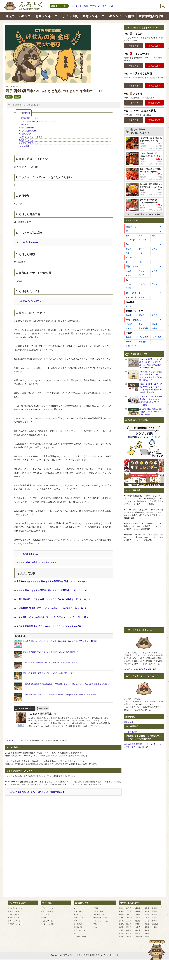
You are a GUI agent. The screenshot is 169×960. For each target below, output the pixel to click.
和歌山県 (138, 937)
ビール (128, 284)
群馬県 (121, 937)
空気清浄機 (143, 328)
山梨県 (128, 933)
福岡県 (146, 937)
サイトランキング (14, 921)
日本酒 (128, 288)
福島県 (121, 927)
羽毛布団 (142, 342)
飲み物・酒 (78, 927)
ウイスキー (143, 284)
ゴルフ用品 (143, 337)
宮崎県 (154, 921)
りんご (128, 271)
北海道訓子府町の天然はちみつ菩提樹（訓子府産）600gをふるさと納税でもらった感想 (59, 694)
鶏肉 (154, 235)
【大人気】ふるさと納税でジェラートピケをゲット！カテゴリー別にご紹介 (52, 617)
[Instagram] (22, 725)
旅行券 (154, 315)
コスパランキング (14, 914)
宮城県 (121, 918)
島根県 (146, 911)
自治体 (17, 97)
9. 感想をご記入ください (28, 143)
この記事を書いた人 (25, 708)
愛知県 (137, 914)
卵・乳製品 (78, 924)
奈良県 (137, 933)
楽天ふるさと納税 (47, 911)
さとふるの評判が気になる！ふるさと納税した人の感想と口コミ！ (51, 652)
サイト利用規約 (130, 732)
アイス (141, 297)
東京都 (128, 914)
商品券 (93, 6)
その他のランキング (15, 924)
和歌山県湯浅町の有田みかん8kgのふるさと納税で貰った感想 (48, 673)
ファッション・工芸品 (101, 921)
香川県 (146, 927)
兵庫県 (137, 930)
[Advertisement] (63, 826)
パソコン (129, 324)
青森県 (121, 911)
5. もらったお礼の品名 (28, 131)
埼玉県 (128, 908)
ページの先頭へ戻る (156, 950)
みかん (141, 271)
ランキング (76, 6)
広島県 (146, 918)
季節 (95, 924)
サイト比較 (70, 16)
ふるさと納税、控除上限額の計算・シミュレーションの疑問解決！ (150, 411)
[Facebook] (19, 725)
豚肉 (140, 235)
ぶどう (141, 275)
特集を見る (134, 45)
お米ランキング (46, 16)
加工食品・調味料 (80, 937)
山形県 (121, 924)
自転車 (128, 342)
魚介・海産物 (78, 911)
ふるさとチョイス (47, 908)
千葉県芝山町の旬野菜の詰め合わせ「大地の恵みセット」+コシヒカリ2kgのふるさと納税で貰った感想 (66, 684)
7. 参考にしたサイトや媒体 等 (30, 137)
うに (140, 253)
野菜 (75, 921)
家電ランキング (93, 16)
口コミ (8, 97)
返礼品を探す (154, 45)
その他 (95, 927)
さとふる (44, 914)
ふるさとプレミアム (48, 921)
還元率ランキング (18, 16)
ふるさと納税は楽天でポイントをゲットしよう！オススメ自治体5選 (49, 626)
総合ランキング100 (135, 226)
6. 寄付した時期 (25, 134)
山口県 (146, 921)
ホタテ (141, 249)
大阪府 (137, 927)
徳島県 (146, 924)
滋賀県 (137, 921)
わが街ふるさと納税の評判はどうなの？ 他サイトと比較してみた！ (51, 662)
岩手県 (121, 914)
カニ (127, 253)
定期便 (128, 337)
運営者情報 (128, 722)
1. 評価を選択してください (29, 118)
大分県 (154, 918)
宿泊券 (141, 315)
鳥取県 (146, 908)
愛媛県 (146, 930)
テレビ (141, 324)
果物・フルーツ (133, 266)
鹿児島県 (155, 924)
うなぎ (128, 249)
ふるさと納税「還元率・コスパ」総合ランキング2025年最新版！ (37, 792)
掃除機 (154, 324)
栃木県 (121, 933)
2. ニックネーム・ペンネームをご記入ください (37, 121)
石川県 (128, 927)
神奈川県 (129, 918)
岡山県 (146, 914)
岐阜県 (137, 908)
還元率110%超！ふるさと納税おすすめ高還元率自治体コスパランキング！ (52, 581)
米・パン (77, 914)
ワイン (154, 284)
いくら (154, 249)
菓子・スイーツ (133, 293)
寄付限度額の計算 (151, 16)
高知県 (146, 933)
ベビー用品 (156, 337)
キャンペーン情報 (121, 16)
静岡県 (137, 911)
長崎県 (154, 911)
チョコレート (131, 297)
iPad (111, 6)
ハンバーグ (130, 240)
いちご (154, 271)
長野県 (128, 937)
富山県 (128, 924)
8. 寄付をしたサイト (27, 140)
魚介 (128, 244)
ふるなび (44, 918)
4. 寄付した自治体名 (27, 128)
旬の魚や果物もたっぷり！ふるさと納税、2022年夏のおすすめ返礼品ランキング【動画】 (60, 641)
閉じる (26, 113)
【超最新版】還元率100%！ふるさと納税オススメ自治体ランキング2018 (51, 608)
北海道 (121, 908)
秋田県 (121, 921)
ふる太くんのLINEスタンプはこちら (141, 669)
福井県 (128, 930)
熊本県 (154, 914)
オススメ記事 (23, 146)
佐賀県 (154, 908)
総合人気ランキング (15, 908)
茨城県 (121, 930)
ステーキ (142, 240)
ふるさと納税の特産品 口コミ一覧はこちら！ (37, 562)
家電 (86, 6)
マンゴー (129, 275)
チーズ (128, 306)
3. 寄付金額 (23, 124)
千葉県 (128, 911)
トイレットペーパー (134, 346)
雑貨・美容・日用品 (100, 918)
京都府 (137, 924)
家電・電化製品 (133, 320)
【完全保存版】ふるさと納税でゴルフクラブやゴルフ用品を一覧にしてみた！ (53, 599)
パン (140, 262)
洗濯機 (154, 328)
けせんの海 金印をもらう (29, 242)
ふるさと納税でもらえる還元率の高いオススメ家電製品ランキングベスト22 (53, 590)
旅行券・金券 (98, 911)
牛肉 (104, 6)
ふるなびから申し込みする (30, 301)
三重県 (137, 918)
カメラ (128, 328)
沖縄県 (154, 927)
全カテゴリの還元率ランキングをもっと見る (144, 214)
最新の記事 (43, 708)
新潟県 (128, 921)
